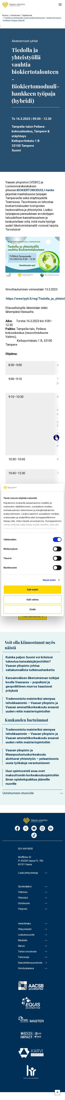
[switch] (57, 549)
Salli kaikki (32, 589)
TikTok (34, 835)
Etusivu (5, 15)
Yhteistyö (23, 897)
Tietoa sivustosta (27, 951)
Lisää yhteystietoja (28, 872)
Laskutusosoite (26, 934)
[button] (32, 258)
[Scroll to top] (57, 1092)
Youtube (34, 829)
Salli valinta (32, 599)
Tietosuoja (23, 957)
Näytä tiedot (49, 580)
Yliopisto (22, 908)
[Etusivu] (13, 5)
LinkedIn (50, 829)
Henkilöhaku (24, 923)
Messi (21, 945)
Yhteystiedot (24, 929)
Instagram (42, 829)
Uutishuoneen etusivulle (18, 793)
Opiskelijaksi (25, 886)
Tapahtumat (27, 15)
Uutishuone (15, 15)
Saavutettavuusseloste (30, 962)
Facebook (17, 829)
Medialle (22, 940)
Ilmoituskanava (26, 968)
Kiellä (33, 609)
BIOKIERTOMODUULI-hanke (35, 190)
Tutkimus (23, 892)
